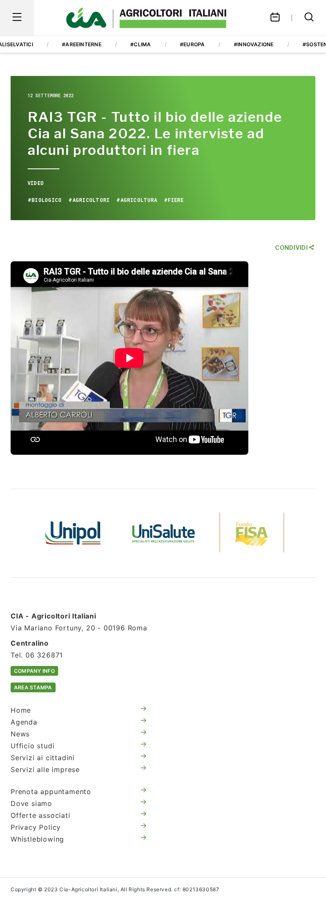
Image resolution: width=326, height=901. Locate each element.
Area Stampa (33, 687)
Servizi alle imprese (45, 769)
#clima (140, 44)
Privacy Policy (36, 827)
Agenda (24, 722)
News (20, 734)
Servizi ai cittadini (43, 757)
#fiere (173, 199)
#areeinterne (81, 44)
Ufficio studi (32, 746)
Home (21, 710)
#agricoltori (89, 199)
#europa (192, 44)
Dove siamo (31, 803)
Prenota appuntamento (51, 791)
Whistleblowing (37, 839)
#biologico (45, 199)
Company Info (34, 671)
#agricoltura (136, 199)
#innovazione (254, 44)
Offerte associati (40, 815)
